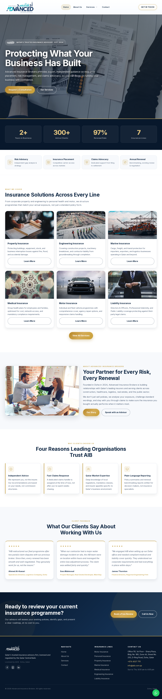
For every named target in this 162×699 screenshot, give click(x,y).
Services (65, 661)
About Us (77, 7)
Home (66, 7)
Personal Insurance (102, 656)
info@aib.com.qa (135, 665)
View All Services (81, 335)
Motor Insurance (101, 652)
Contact (105, 7)
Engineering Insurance (103, 674)
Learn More (29, 261)
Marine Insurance (101, 665)
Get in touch (147, 7)
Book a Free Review (123, 614)
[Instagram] (13, 667)
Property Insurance (102, 661)
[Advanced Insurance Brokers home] (19, 7)
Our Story (91, 412)
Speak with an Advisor (116, 412)
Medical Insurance (102, 669)
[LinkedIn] (18, 667)
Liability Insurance (101, 678)
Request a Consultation (20, 90)
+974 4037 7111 (134, 661)
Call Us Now (147, 614)
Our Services (46, 90)
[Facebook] (7, 667)
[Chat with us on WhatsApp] (155, 692)
